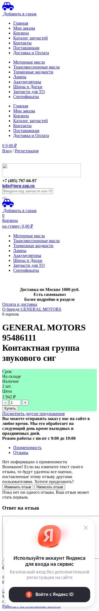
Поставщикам (26, 47)
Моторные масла (29, 62)
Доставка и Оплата (31, 52)
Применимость (27, 447)
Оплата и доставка (19, 304)
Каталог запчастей (30, 38)
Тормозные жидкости (33, 72)
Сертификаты (26, 96)
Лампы (19, 77)
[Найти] (4, 198)
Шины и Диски (27, 86)
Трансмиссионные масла (36, 67)
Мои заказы (24, 28)
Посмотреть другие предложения (33, 413)
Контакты (22, 43)
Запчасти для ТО (29, 91)
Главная (20, 23)
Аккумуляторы (27, 81)
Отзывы (20, 452)
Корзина (21, 33)
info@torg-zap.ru (18, 185)
